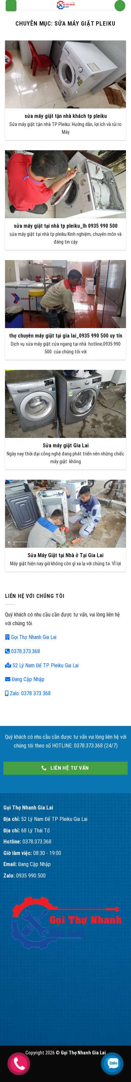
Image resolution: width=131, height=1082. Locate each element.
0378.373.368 (25, 651)
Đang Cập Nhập (27, 679)
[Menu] (11, 5)
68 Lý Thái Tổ (35, 830)
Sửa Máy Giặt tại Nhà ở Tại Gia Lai (65, 555)
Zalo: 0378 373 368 (29, 693)
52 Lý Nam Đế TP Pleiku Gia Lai (45, 665)
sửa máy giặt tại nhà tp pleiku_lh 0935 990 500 (66, 226)
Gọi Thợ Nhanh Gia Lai (33, 637)
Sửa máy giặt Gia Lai (66, 445)
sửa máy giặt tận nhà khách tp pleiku (66, 116)
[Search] (120, 5)
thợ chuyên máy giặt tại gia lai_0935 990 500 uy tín (65, 335)
